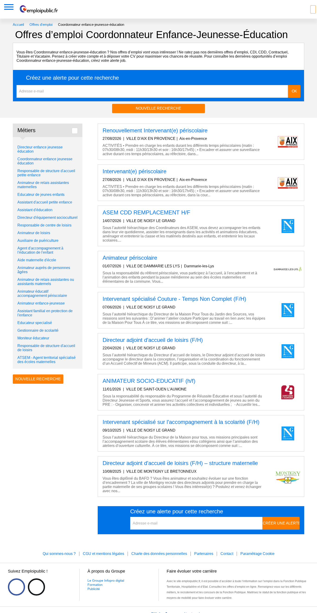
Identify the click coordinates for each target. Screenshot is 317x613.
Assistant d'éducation (34, 210)
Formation (95, 585)
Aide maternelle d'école (36, 260)
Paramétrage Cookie (257, 554)
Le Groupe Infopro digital (105, 580)
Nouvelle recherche (158, 108)
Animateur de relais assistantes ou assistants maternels (45, 282)
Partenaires (203, 554)
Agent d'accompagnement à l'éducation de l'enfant (40, 250)
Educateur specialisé (34, 323)
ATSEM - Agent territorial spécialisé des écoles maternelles (46, 360)
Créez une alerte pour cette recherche (72, 78)
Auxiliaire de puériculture (37, 241)
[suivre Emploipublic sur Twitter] (36, 587)
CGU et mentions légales (103, 554)
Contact (226, 554)
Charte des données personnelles (159, 554)
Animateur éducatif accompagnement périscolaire (42, 293)
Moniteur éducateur (33, 338)
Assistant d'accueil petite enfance (44, 202)
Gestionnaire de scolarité (37, 330)
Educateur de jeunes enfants (41, 195)
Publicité (93, 589)
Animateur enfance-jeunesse (41, 303)
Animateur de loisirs (33, 233)
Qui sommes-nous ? (59, 554)
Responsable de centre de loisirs (44, 225)
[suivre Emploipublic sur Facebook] (16, 587)
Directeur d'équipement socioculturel (47, 218)
